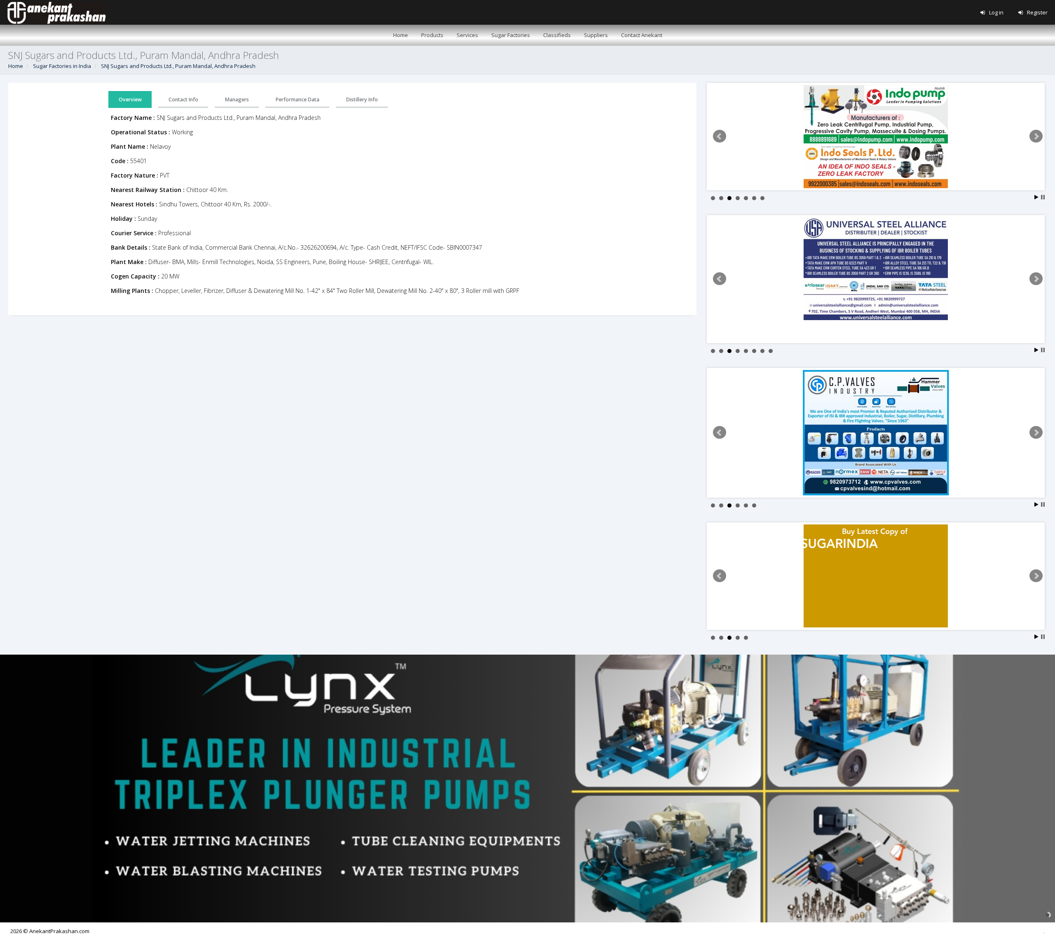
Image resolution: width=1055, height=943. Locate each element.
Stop (1043, 197)
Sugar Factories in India (62, 66)
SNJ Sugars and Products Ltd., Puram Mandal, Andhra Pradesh (178, 66)
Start (1036, 197)
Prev (719, 136)
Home (15, 66)
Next (1036, 136)
